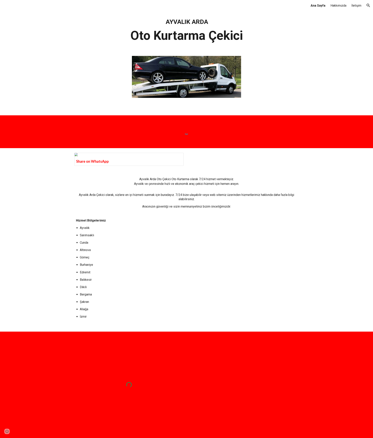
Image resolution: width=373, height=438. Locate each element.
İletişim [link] (356, 5)
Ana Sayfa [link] (318, 5)
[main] (186, 31)
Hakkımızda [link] (338, 5)
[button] (368, 5)
